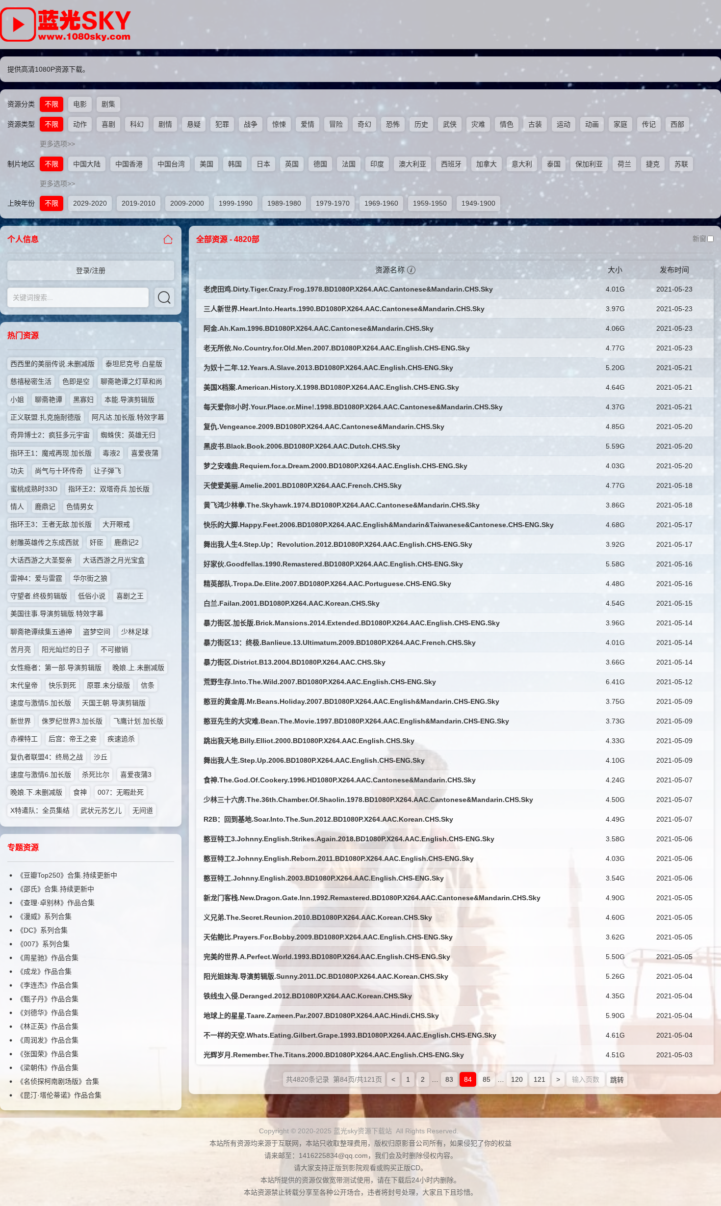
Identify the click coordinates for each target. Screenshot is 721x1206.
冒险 (336, 124)
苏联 (681, 164)
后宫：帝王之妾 (73, 739)
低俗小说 (91, 596)
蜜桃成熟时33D (33, 489)
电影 (80, 104)
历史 (421, 124)
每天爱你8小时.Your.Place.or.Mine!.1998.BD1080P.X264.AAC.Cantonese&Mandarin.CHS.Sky (353, 407)
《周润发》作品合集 (47, 1040)
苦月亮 (20, 649)
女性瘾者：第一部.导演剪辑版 (56, 667)
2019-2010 (138, 203)
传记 (649, 124)
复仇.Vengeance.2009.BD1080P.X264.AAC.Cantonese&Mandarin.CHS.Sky (324, 426)
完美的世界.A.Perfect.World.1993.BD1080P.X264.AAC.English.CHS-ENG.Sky (327, 957)
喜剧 (108, 124)
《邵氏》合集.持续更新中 (55, 889)
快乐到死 (62, 685)
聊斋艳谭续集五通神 (41, 632)
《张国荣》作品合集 (47, 1054)
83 (449, 1079)
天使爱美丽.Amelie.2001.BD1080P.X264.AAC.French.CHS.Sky (303, 485)
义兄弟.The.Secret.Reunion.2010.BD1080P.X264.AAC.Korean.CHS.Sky (318, 917)
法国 (349, 164)
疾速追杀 (121, 739)
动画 (592, 124)
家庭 (620, 124)
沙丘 (100, 757)
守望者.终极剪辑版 (38, 596)
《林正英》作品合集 (47, 1026)
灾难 (478, 124)
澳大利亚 (412, 164)
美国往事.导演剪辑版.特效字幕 (56, 613)
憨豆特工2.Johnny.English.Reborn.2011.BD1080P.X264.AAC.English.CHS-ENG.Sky (339, 858)
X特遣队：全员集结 (40, 810)
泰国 (554, 164)
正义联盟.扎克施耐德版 (45, 417)
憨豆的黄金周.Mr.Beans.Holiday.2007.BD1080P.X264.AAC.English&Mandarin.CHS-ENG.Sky (351, 701)
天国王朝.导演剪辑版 (114, 703)
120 (517, 1079)
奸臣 (96, 542)
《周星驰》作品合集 (47, 958)
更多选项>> (57, 144)
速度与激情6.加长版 (40, 774)
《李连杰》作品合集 (47, 985)
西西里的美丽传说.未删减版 (52, 364)
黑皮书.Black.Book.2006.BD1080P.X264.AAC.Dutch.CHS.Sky (302, 446)
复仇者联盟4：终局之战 (46, 757)
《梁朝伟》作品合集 (47, 1068)
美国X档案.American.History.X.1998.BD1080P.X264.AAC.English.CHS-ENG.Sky (331, 387)
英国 (292, 164)
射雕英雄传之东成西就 (44, 542)
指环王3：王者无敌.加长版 (51, 524)
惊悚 (279, 124)
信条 (147, 685)
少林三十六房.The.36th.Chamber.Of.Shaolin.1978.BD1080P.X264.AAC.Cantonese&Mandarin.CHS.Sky (368, 800)
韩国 (235, 164)
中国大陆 (87, 164)
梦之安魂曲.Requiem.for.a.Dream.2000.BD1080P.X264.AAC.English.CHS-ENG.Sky (335, 466)
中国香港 (129, 164)
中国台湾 (171, 164)
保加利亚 (589, 164)
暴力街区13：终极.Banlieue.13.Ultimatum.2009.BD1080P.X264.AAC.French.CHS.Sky (340, 642)
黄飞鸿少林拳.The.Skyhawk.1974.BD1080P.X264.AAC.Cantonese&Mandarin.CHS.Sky (342, 505)
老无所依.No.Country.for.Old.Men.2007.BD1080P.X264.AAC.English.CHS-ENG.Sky (337, 348)
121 (539, 1079)
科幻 (137, 124)
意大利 (522, 164)
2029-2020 (90, 203)
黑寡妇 (83, 399)
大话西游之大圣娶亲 (41, 560)
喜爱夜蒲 (144, 453)
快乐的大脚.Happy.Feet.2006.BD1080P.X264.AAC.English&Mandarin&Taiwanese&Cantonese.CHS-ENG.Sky (379, 525)
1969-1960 (381, 203)
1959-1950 (430, 203)
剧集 (108, 104)
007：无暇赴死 (121, 792)
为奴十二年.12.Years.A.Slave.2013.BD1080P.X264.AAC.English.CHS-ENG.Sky (328, 368)
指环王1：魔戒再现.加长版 (51, 453)
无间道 (142, 810)
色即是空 (76, 381)
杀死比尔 (95, 774)
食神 (80, 792)
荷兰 (624, 164)
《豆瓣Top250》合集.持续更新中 (67, 875)
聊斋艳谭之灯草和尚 (131, 381)
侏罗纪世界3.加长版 (72, 721)
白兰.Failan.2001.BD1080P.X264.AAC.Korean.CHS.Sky (292, 603)
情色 (507, 124)
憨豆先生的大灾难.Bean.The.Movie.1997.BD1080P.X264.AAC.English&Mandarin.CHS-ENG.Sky (356, 721)
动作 (80, 124)
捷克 (653, 164)
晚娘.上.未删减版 (138, 667)
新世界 (20, 721)
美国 (206, 164)
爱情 (307, 124)
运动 (563, 124)
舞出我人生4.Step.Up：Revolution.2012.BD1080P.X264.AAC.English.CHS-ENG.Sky (338, 544)
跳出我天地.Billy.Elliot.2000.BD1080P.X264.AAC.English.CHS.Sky (309, 741)
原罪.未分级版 (108, 685)
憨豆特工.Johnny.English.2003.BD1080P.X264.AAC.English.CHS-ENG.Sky (324, 878)
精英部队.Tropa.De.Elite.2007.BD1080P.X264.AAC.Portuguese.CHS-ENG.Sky (327, 584)
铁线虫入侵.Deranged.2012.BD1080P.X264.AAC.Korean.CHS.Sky (308, 996)
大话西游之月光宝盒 (114, 560)
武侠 (450, 124)
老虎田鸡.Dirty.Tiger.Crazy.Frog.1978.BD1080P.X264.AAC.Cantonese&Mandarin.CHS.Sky (348, 289)
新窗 (699, 238)
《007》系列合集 (43, 944)
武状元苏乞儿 (101, 810)
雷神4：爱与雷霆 (36, 578)
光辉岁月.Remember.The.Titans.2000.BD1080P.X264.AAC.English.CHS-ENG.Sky (334, 1055)
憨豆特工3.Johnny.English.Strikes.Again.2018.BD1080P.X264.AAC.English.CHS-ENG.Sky (349, 839)
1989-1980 (284, 203)
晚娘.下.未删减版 (36, 792)
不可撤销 (114, 649)
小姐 (17, 399)
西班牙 (451, 164)
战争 (251, 124)
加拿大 (486, 164)
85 (486, 1079)
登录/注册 (90, 270)
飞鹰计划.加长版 (138, 721)
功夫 (17, 471)
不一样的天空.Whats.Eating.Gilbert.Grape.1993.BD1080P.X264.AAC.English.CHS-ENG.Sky (350, 1035)
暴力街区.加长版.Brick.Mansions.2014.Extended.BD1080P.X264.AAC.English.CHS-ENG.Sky (352, 623)
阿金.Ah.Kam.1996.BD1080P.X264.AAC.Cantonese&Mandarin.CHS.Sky (319, 328)
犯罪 (222, 124)
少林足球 (135, 632)
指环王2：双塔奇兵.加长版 (109, 489)
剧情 (165, 124)
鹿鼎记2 (126, 542)
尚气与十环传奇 (59, 471)
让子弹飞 (107, 471)
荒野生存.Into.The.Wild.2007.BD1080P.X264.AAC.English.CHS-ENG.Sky (320, 682)
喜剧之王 (130, 596)
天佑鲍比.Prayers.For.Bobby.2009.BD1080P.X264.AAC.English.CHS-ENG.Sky (328, 937)
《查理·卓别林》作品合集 (56, 903)
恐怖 (393, 124)
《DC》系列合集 (42, 930)
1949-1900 (478, 203)
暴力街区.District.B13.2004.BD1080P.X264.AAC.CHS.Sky (295, 662)
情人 (17, 506)
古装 (535, 124)
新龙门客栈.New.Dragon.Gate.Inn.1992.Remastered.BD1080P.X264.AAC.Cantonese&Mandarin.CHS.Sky (372, 898)
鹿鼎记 (45, 506)
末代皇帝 (24, 685)
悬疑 (194, 124)
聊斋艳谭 (48, 399)
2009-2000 (187, 203)
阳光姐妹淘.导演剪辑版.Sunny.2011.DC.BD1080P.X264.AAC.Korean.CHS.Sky (326, 976)
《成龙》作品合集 (44, 971)
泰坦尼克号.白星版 (133, 364)
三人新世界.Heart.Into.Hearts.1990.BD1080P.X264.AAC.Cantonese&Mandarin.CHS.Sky (344, 309)
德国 (320, 164)
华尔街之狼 (90, 578)
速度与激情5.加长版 (40, 703)
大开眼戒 (116, 524)
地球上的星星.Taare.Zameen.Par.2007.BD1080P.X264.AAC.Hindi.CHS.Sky (321, 1015)
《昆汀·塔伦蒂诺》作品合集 (59, 1095)
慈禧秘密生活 (31, 381)
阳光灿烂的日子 (66, 649)
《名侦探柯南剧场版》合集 (58, 1081)
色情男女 (80, 506)
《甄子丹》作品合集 (47, 999)
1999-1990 (236, 203)
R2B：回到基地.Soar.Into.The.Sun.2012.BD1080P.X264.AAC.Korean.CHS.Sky (328, 819)
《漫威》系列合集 (44, 916)
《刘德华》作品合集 (47, 1013)
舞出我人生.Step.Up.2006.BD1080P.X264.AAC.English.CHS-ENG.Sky (314, 760)
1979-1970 (333, 203)
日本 (263, 164)
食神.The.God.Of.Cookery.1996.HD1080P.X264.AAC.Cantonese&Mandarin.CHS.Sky (340, 780)
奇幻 (364, 124)
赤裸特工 (24, 739)
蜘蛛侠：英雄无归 (128, 435)
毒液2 (111, 453)
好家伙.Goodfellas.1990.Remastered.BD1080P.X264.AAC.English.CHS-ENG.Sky (333, 564)
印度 (377, 164)
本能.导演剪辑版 (129, 399)
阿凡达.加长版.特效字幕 (128, 417)
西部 (677, 124)
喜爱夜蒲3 (136, 774)
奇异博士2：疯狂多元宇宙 (50, 435)
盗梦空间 (96, 632)
